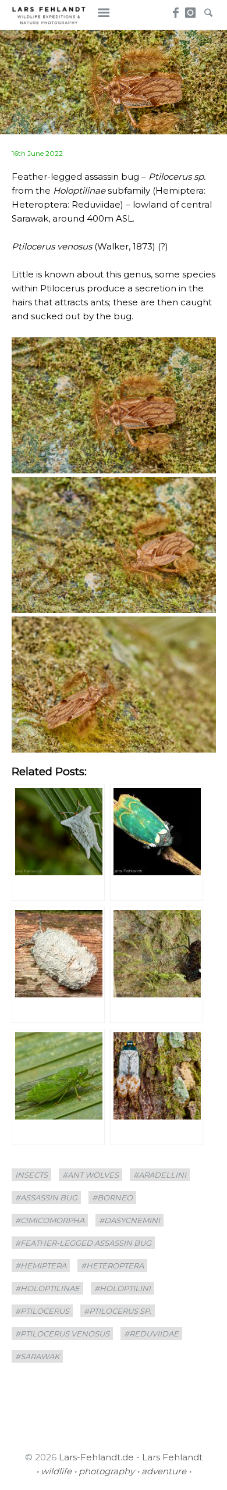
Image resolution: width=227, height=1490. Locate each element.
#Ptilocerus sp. (117, 1311)
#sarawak (37, 1356)
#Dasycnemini (129, 1220)
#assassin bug (46, 1197)
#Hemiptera (40, 1265)
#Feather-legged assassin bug (83, 1242)
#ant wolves (90, 1174)
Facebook (173, 9)
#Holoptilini (122, 1288)
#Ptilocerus (42, 1311)
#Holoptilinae (47, 1288)
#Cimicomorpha (49, 1220)
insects (31, 1174)
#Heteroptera (112, 1265)
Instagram (190, 9)
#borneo (112, 1197)
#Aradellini (159, 1174)
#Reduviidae (151, 1333)
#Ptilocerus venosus (62, 1333)
